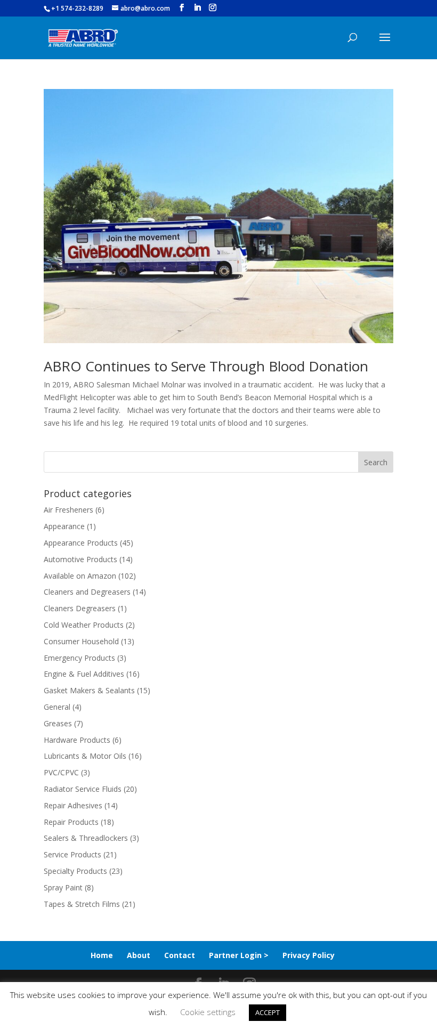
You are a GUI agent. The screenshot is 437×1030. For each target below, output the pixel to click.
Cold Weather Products (84, 625)
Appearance (64, 526)
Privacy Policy (308, 955)
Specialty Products (75, 871)
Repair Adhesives (73, 805)
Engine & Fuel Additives (84, 674)
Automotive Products (80, 559)
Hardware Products (77, 740)
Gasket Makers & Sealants (89, 690)
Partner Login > (239, 955)
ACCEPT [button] (267, 1012)
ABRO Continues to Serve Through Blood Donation (206, 366)
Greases (58, 723)
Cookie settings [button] (208, 1012)
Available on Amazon (80, 576)
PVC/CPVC (61, 772)
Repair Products (71, 822)
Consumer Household (81, 641)
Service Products (72, 854)
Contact (179, 955)
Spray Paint (63, 887)
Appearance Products (81, 543)
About (138, 955)
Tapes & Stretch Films (82, 904)
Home (102, 955)
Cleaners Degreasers (80, 608)
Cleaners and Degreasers (87, 592)
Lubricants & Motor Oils (85, 756)
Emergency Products (79, 658)
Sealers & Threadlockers (86, 838)
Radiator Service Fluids (83, 789)
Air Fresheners (68, 510)
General (57, 707)
